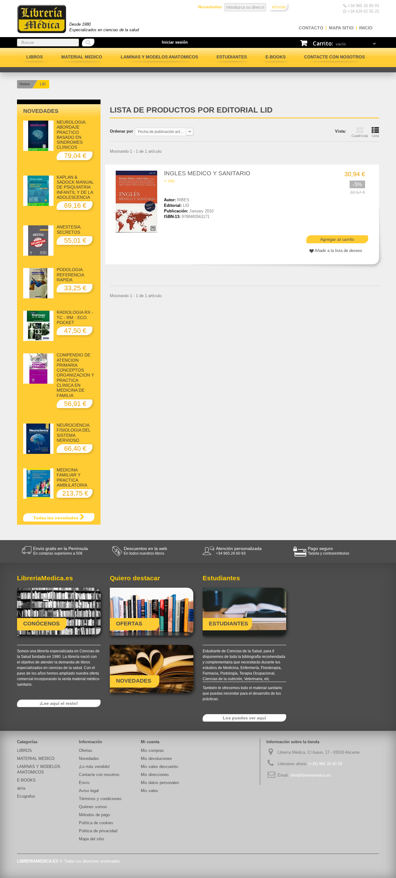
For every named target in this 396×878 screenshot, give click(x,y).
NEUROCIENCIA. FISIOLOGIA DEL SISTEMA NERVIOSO (74, 433)
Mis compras (152, 750)
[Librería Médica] (41, 19)
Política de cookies (96, 822)
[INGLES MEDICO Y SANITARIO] (137, 201)
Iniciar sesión (175, 42)
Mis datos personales (160, 782)
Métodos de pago (94, 814)
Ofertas (85, 750)
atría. (21, 788)
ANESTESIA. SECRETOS (69, 229)
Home (24, 84)
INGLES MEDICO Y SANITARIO (207, 173)
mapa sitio (341, 27)
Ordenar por (121, 131)
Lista (375, 136)
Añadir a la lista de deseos (338, 250)
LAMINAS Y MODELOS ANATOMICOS (159, 56)
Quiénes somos (93, 806)
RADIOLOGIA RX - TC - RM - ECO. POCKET (75, 317)
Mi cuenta (150, 741)
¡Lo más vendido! (94, 766)
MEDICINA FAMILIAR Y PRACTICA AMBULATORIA (72, 477)
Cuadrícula (359, 136)
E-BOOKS (275, 56)
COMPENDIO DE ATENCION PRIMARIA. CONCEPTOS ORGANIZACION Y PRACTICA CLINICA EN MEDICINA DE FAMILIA (75, 375)
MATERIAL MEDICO (81, 56)
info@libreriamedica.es (310, 775)
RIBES (183, 200)
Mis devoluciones (156, 758)
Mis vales (149, 790)
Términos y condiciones (100, 798)
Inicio (365, 27)
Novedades (40, 111)
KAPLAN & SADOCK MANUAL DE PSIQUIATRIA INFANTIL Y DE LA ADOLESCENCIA (75, 187)
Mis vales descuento (159, 766)
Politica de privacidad (98, 831)
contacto (311, 27)
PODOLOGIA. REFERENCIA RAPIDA (70, 274)
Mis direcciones (155, 774)
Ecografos (26, 796)
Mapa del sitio (91, 839)
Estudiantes (232, 56)
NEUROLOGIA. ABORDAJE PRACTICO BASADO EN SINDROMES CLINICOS (72, 135)
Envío (84, 782)
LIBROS (34, 56)
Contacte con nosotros (334, 56)
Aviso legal (89, 790)
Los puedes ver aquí (244, 717)
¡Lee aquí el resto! (59, 703)
